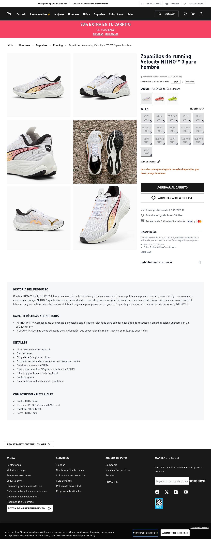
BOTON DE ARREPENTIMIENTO (26, 508)
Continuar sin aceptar (200, 527)
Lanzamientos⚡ (40, 14)
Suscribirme (197, 480)
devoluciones (196, 3)
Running (58, 45)
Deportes (99, 14)
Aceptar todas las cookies (175, 532)
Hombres (73, 14)
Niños (86, 14)
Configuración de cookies (145, 532)
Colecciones (116, 14)
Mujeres (59, 14)
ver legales (111, 34)
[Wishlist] (185, 14)
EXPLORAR (98, 34)
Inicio (10, 45)
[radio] (146, 98)
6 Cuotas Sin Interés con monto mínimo (90, 3)
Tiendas (175, 3)
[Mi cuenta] (201, 14)
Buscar (170, 13)
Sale (130, 14)
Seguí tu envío (154, 3)
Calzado (21, 14)
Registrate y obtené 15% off (26, 444)
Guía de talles (148, 161)
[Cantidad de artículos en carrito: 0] (193, 14)
